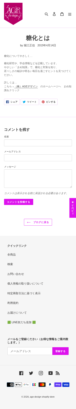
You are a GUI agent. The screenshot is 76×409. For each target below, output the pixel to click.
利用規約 (12, 302)
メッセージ (10, 166)
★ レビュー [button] (72, 208)
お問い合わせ (15, 273)
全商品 (11, 254)
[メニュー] (70, 14)
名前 (6, 136)
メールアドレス (12, 151)
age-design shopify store (42, 397)
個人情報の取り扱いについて (25, 283)
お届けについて (17, 312)
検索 (10, 264)
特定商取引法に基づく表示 (24, 293)
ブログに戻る (40, 222)
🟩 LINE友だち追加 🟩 (21, 322)
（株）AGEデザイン (26, 86)
